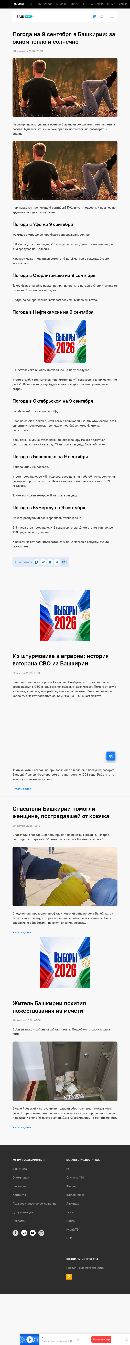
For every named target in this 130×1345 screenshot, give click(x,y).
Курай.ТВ (72, 1229)
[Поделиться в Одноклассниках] (50, 562)
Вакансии (19, 1186)
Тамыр (111, 4)
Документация (23, 1212)
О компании (21, 1177)
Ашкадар (97, 4)
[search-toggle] (102, 16)
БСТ (30, 4)
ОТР (69, 1238)
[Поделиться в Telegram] (57, 562)
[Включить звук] (110, 756)
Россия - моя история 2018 (85, 1268)
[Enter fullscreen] (127, 1339)
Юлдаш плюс (78, 4)
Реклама (19, 1221)
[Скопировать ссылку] (63, 562)
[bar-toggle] (112, 16)
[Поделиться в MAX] (36, 562)
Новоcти (18, 4)
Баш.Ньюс (20, 1169)
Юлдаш (61, 4)
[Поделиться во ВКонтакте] (43, 562)
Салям (123, 4)
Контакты (19, 1195)
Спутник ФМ (44, 4)
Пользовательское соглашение (35, 1203)
